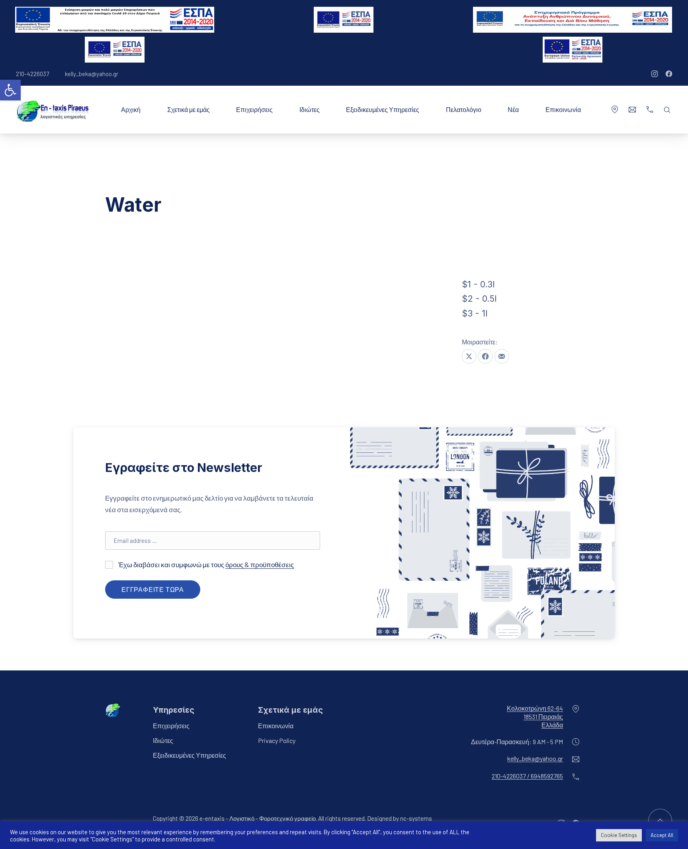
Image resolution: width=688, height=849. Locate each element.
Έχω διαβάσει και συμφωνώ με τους (205, 564)
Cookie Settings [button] (619, 835)
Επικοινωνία (563, 109)
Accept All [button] (662, 835)
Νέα (513, 109)
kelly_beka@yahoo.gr (91, 73)
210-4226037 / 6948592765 (527, 776)
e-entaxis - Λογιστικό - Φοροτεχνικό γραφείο (257, 818)
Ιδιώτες (309, 109)
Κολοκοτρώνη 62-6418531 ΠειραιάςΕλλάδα (535, 716)
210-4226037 (32, 73)
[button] (10, 90)
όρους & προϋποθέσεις (259, 564)
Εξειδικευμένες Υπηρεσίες (382, 109)
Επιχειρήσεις (254, 109)
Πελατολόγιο (463, 109)
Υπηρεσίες (173, 710)
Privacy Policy (276, 741)
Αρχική (131, 109)
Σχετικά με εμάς (188, 109)
